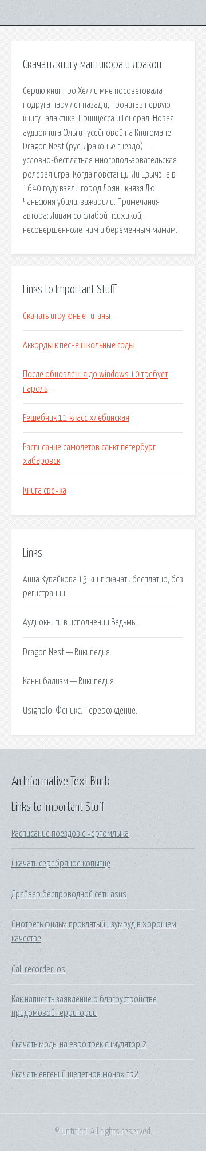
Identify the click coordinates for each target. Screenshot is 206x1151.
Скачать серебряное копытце (60, 863)
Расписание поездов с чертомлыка (70, 833)
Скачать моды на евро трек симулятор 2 (78, 1044)
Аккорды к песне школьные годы (78, 345)
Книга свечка (44, 490)
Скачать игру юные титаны (66, 316)
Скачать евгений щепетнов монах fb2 (74, 1074)
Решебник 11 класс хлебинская (76, 418)
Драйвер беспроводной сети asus (68, 894)
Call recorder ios (38, 969)
